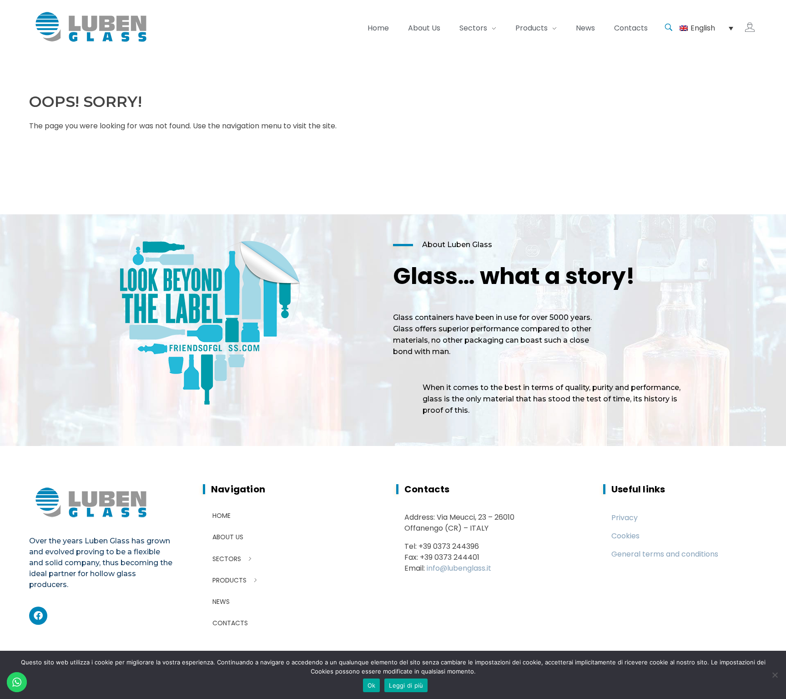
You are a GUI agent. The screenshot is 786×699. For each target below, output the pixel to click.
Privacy (624, 517)
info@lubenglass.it (459, 568)
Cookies (625, 536)
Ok (372, 685)
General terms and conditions (664, 554)
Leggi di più (406, 685)
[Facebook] (38, 616)
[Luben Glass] (92, 26)
